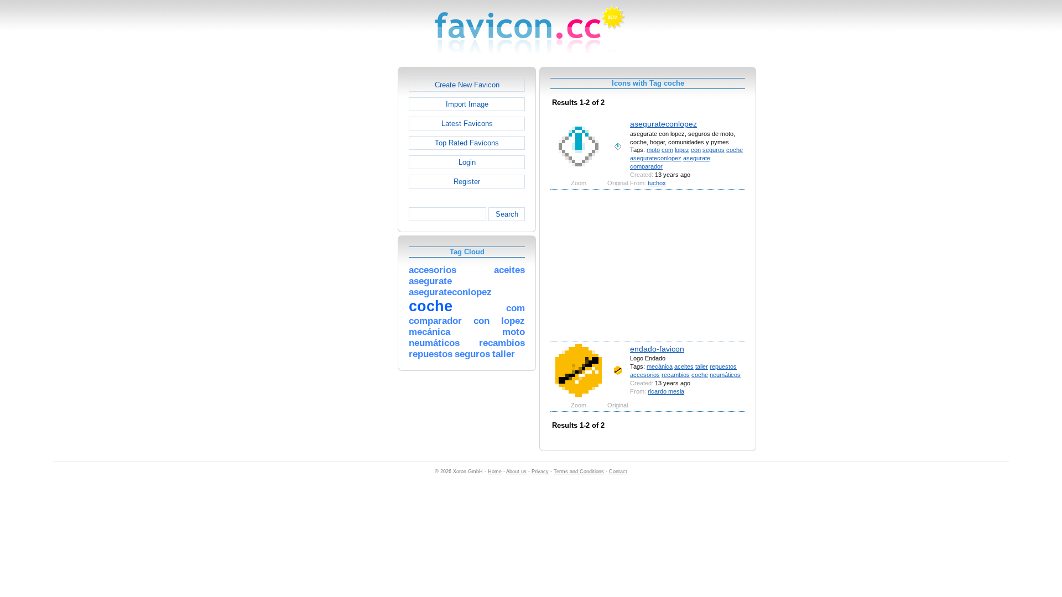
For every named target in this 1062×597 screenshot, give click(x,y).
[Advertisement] (350, 233)
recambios (676, 374)
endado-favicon (657, 348)
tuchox (657, 183)
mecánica (660, 366)
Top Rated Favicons (467, 143)
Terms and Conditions (579, 471)
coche (734, 149)
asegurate (696, 158)
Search (507, 214)
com (667, 149)
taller (701, 366)
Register (467, 181)
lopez (682, 149)
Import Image (467, 104)
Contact (618, 471)
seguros (713, 149)
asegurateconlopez (663, 123)
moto (653, 149)
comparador (646, 166)
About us (516, 471)
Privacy (540, 471)
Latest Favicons (467, 123)
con (696, 149)
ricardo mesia (666, 391)
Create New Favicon (467, 85)
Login (467, 162)
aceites (684, 366)
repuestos (723, 366)
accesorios (645, 374)
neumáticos (725, 374)
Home (495, 471)
